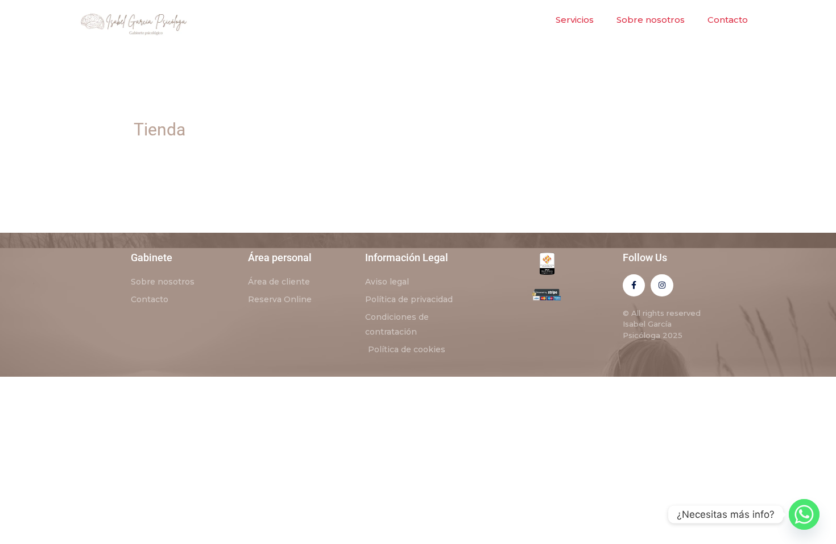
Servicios (575, 19)
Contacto (727, 19)
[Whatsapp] (804, 514)
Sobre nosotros (650, 19)
